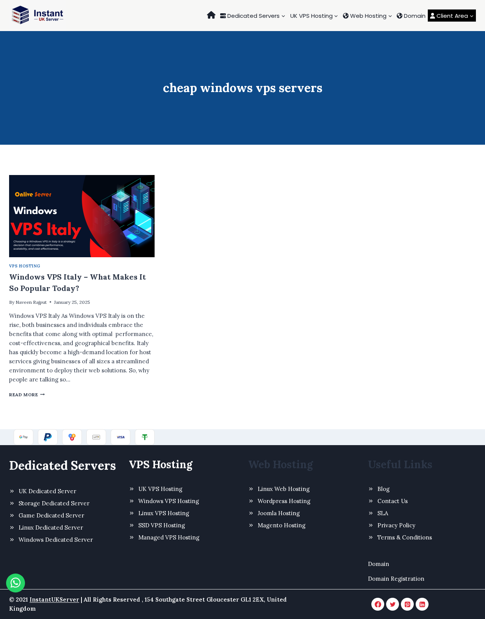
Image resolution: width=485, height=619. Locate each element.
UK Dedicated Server (47, 491)
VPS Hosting (25, 266)
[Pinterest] (407, 604)
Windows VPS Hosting (168, 501)
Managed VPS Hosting (168, 537)
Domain (414, 16)
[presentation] (82, 216)
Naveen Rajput (31, 302)
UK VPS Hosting (160, 488)
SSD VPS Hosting (161, 525)
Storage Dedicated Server (54, 503)
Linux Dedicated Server (51, 527)
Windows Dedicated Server (56, 539)
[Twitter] (392, 604)
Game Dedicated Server (51, 515)
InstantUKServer (54, 599)
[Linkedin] (422, 604)
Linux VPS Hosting (163, 513)
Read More (27, 394)
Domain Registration (396, 578)
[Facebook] (377, 604)
